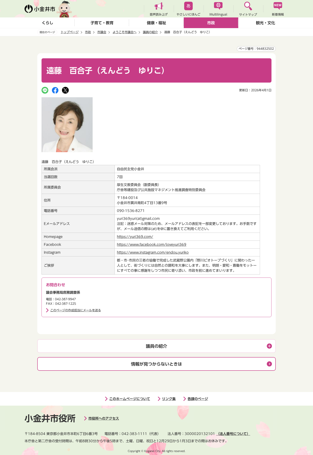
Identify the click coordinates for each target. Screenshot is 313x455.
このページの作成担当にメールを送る (75, 310)
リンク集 (169, 399)
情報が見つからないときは (156, 364)
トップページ (70, 32)
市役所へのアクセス (103, 418)
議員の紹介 (150, 32)
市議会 (101, 32)
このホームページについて (129, 399)
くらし (47, 23)
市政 (211, 23)
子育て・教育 (101, 23)
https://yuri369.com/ (135, 236)
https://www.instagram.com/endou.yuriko (153, 252)
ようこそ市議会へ (124, 32)
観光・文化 (265, 23)
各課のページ (198, 399)
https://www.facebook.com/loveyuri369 (151, 244)
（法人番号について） (233, 433)
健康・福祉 (156, 23)
